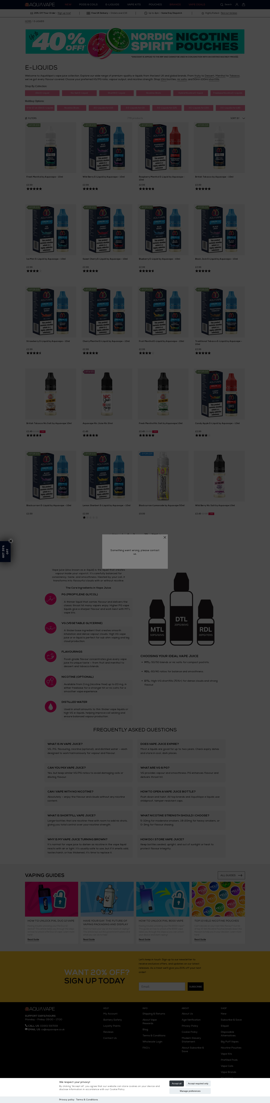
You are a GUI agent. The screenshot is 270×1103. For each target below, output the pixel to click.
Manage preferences (190, 1091)
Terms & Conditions (87, 1099)
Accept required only (198, 1083)
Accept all (176, 1083)
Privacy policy (66, 1099)
